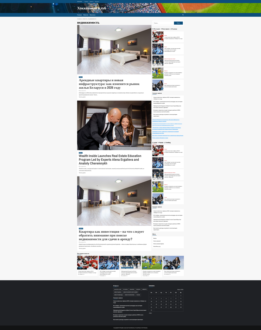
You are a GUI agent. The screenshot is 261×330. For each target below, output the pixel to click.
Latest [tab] (155, 142)
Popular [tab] (161, 142)
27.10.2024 (82, 166)
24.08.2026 (80, 274)
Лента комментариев (158, 243)
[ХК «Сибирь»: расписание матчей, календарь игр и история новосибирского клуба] (157, 48)
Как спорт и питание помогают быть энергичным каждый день (167, 135)
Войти (154, 238)
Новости (91, 1)
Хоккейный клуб (91, 8)
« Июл (150, 313)
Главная (86, 1)
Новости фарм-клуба (130, 294)
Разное (80, 77)
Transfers (132, 289)
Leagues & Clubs (117, 289)
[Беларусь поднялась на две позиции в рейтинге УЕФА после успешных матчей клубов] (157, 73)
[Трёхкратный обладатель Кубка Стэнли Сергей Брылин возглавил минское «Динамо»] (157, 61)
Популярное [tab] (166, 29)
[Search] (183, 15)
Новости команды (118, 294)
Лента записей (156, 241)
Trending (138, 289)
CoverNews (138, 327)
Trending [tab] (168, 142)
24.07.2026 (124, 275)
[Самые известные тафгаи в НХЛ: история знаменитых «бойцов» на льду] (157, 36)
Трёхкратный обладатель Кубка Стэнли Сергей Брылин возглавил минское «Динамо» (172, 62)
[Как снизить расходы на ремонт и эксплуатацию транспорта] (157, 85)
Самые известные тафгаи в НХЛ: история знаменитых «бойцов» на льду (173, 37)
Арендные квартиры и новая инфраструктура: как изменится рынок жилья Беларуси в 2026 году (109, 84)
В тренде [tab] (174, 29)
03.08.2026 (102, 275)
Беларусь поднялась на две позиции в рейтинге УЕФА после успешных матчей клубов (173, 74)
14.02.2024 (82, 242)
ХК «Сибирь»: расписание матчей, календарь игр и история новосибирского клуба (172, 50)
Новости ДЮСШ (117, 292)
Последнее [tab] (156, 29)
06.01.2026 (82, 90)
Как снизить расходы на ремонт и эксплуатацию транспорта (172, 86)
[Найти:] (163, 23)
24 (151, 307)
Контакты (97, 1)
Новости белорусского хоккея (169, 58)
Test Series (125, 289)
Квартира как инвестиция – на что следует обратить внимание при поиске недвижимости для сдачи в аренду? (111, 235)
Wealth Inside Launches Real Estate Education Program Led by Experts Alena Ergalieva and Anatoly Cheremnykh (110, 159)
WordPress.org (156, 246)
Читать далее (82, 97)
